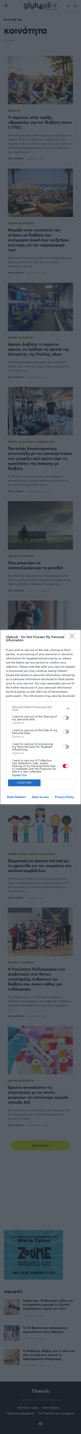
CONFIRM (24, 782)
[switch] (66, 718)
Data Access (40, 797)
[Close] (73, 637)
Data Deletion (16, 797)
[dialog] (40, 717)
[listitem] (40, 708)
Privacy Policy (64, 797)
